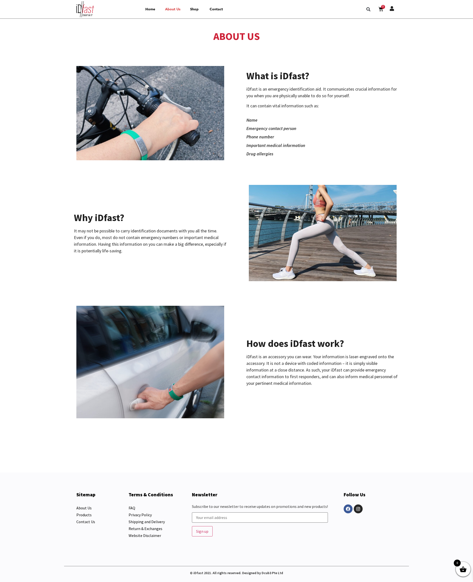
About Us (172, 9)
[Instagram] (358, 508)
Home (150, 9)
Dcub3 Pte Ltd (272, 573)
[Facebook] (348, 508)
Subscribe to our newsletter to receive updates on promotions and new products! (260, 506)
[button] (368, 9)
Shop (194, 9)
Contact (216, 9)
